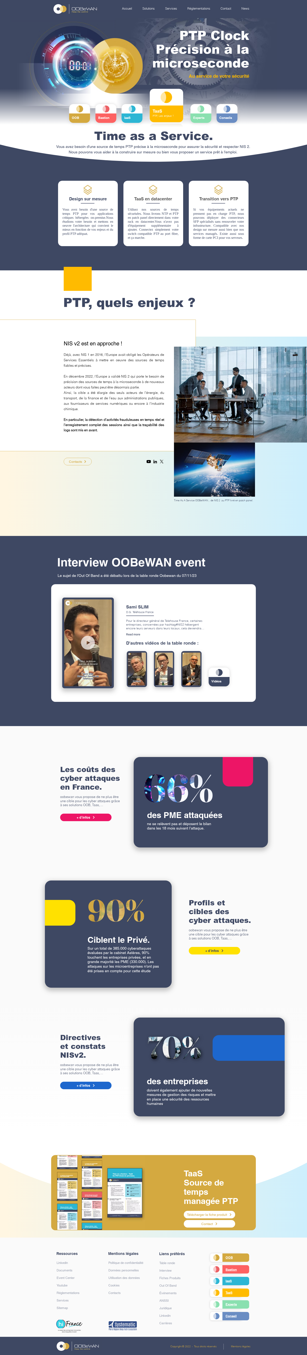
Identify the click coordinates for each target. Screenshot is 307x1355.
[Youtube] (148, 461)
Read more (133, 634)
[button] (148, 8)
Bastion (231, 1269)
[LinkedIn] (155, 461)
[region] (79, 113)
